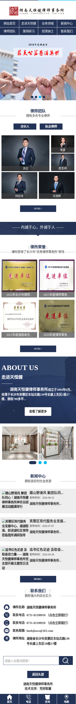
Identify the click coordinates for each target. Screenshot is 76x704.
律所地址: (19, 638)
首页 (9, 701)
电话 (28, 701)
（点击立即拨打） (48, 615)
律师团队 (9, 31)
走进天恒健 (28, 23)
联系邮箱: (19, 630)
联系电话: (19, 615)
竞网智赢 (45, 688)
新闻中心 (67, 23)
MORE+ (38, 208)
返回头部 (38, 674)
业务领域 (48, 23)
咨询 (47, 701)
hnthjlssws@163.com (40, 630)
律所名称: (19, 607)
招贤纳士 (48, 31)
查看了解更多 (38, 411)
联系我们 (67, 31)
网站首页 (9, 23)
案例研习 (29, 31)
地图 (66, 701)
